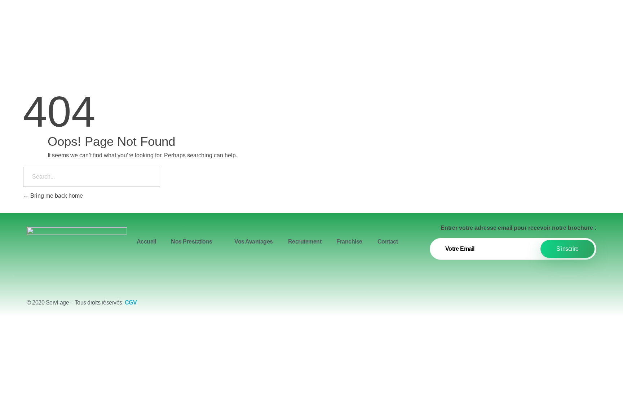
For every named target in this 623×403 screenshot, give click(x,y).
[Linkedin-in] (591, 305)
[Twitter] (571, 305)
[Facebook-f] (551, 305)
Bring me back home (56, 196)
